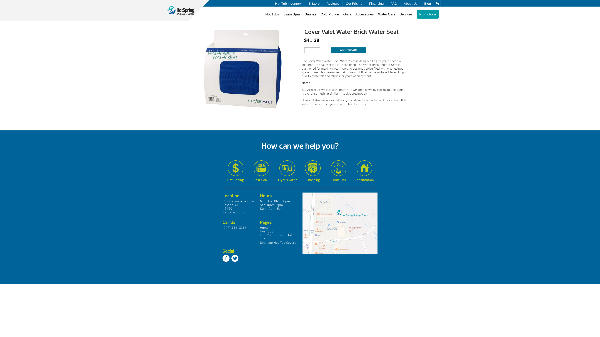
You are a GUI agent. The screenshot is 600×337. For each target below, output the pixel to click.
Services (406, 14)
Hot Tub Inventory (288, 3)
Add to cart (349, 50)
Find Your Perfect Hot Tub (276, 237)
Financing (376, 3)
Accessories (364, 14)
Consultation (364, 180)
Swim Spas (291, 14)
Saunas (310, 14)
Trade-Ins (338, 180)
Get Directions (233, 212)
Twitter (234, 258)
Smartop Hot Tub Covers (278, 243)
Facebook (226, 258)
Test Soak (261, 180)
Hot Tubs (272, 14)
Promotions (427, 14)
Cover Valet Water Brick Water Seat (184, 10)
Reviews (332, 3)
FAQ (393, 3)
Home (264, 228)
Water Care (386, 14)
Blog (427, 3)
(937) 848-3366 (234, 228)
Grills (347, 14)
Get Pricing (354, 3)
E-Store (314, 3)
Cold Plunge (329, 14)
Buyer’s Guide (287, 180)
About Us (411, 3)
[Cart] (437, 3)
